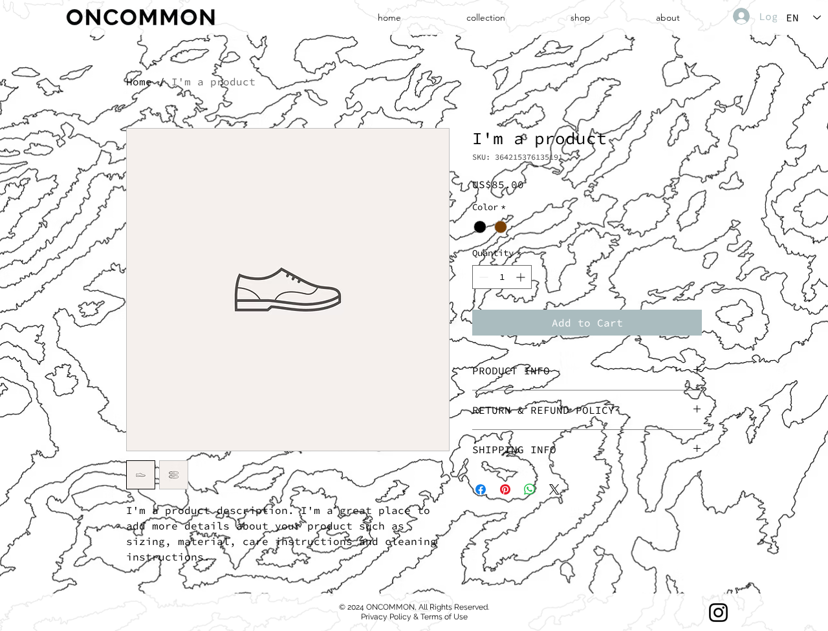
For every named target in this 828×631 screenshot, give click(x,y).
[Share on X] (554, 489)
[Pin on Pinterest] (505, 489)
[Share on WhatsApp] (530, 489)
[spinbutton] (502, 277)
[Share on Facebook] (480, 489)
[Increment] (522, 277)
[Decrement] (482, 277)
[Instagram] (718, 612)
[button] (486, 17)
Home (139, 81)
